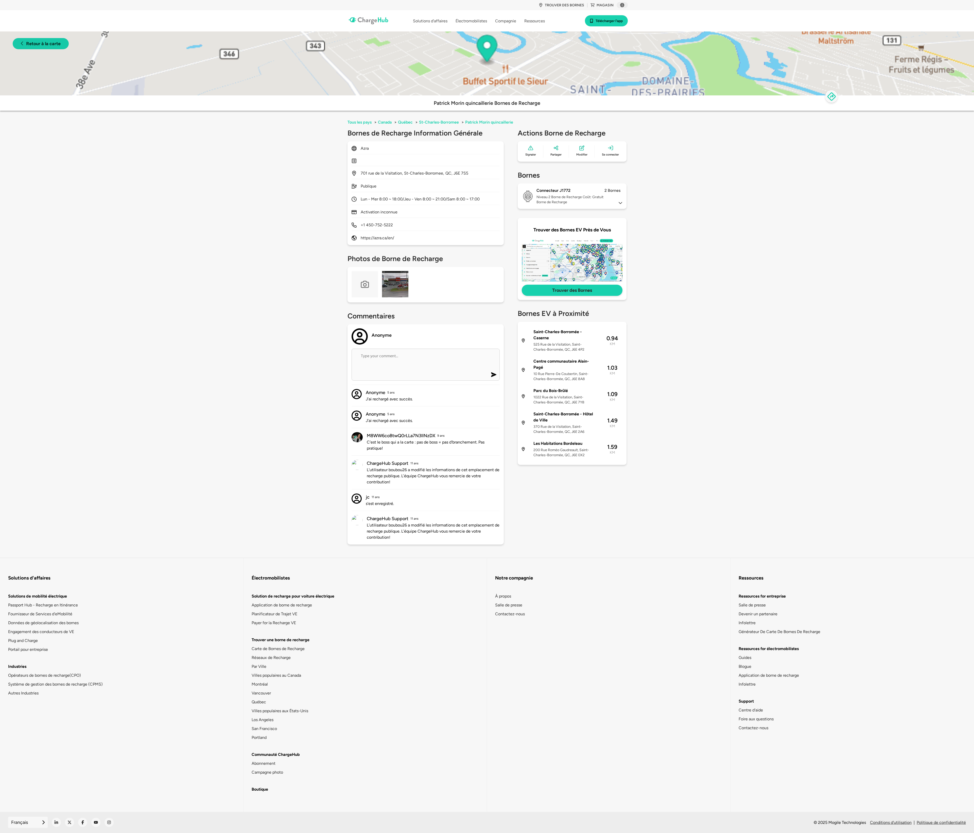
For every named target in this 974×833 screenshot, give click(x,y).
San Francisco (264, 728)
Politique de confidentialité (941, 822)
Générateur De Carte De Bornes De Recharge (779, 631)
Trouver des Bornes (572, 290)
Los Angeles (262, 719)
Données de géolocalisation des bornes (43, 622)
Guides (745, 657)
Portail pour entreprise (28, 649)
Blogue (745, 666)
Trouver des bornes (564, 5)
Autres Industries (23, 693)
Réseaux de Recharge (271, 657)
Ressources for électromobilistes (769, 648)
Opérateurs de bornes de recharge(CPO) (44, 675)
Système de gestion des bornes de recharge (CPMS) (55, 684)
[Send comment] (493, 374)
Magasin (605, 5)
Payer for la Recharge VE (274, 622)
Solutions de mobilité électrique (37, 596)
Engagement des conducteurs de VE (41, 631)
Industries (17, 666)
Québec (405, 122)
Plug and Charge (23, 640)
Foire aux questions (756, 719)
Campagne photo (267, 772)
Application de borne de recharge (282, 605)
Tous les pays (359, 122)
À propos (503, 596)
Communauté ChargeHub (276, 754)
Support (746, 701)
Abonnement (263, 763)
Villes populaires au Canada (276, 675)
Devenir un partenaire (758, 613)
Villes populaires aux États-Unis (280, 710)
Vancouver (261, 693)
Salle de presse (508, 605)
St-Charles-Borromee (439, 122)
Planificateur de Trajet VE (274, 613)
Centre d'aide (751, 710)
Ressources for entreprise (762, 596)
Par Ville (259, 666)
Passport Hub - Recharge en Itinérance (43, 605)
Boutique (260, 789)
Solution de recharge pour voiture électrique (293, 596)
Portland (259, 737)
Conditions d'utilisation (891, 822)
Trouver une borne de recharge (280, 639)
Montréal (260, 684)
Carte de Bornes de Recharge (278, 648)
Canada (385, 122)
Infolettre (747, 622)
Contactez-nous (510, 613)
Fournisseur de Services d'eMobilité (40, 613)
